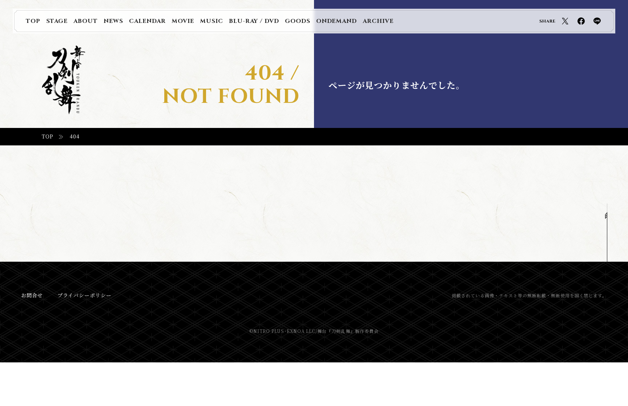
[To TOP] (607, 233)
